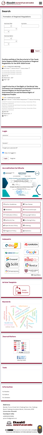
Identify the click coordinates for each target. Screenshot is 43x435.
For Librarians (6, 397)
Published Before (8, 36)
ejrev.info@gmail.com (10, 418)
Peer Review (28, 204)
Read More (37, 275)
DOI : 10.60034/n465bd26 (12, 66)
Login (5, 158)
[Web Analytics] (21, 357)
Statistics (27, 231)
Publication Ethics (11, 215)
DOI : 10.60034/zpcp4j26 (12, 97)
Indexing (27, 225)
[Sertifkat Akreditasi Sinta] (21, 184)
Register (12, 158)
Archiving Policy (30, 220)
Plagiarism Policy (10, 231)
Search (37, 51)
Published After (8, 23)
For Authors (5, 394)
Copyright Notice (30, 215)
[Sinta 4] (11, 245)
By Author (24, 23)
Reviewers (8, 209)
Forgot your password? (10, 148)
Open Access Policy (11, 225)
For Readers (5, 391)
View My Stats (21, 360)
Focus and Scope (30, 209)
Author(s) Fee (9, 220)
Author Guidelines (10, 204)
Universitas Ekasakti (10, 411)
